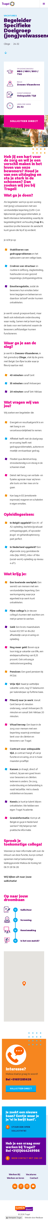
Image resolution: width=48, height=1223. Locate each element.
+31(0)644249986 (26, 1150)
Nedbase (39, 1217)
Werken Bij (14, 1174)
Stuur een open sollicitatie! (21, 1129)
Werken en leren (15, 1178)
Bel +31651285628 (18, 1079)
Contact (34, 1178)
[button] (24, 983)
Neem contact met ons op (27, 1158)
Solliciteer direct (24, 121)
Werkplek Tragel (15, 1217)
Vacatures (31, 1174)
